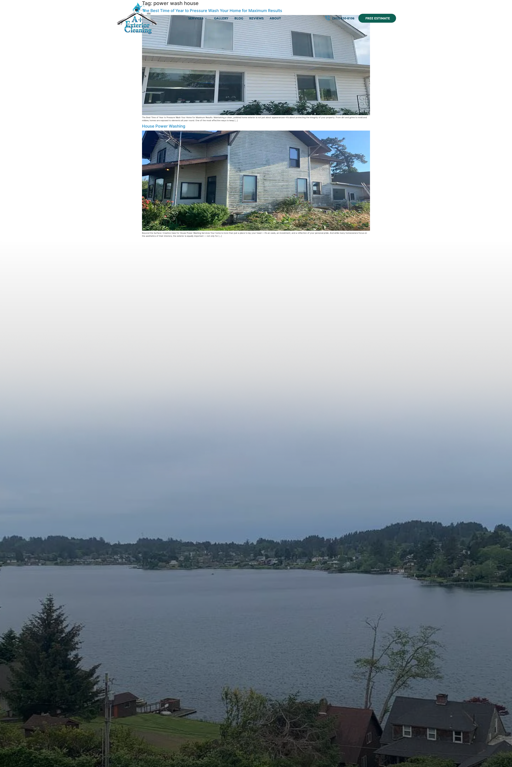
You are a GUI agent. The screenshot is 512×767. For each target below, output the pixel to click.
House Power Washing (163, 126)
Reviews (256, 18)
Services (195, 18)
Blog (238, 18)
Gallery (221, 18)
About (275, 18)
